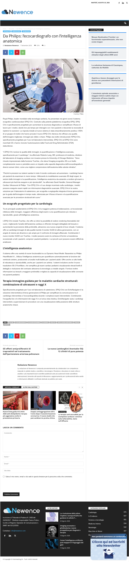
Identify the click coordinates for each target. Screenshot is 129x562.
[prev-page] (79, 387)
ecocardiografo (20, 322)
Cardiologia (16, 31)
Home (4, 29)
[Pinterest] (17, 52)
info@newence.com (18, 531)
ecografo (45, 322)
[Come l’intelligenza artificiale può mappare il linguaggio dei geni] (52, 544)
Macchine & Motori (95, 531)
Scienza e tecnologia (96, 520)
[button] (125, 23)
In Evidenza (92, 516)
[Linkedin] (123, 3)
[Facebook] (119, 3)
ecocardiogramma (34, 322)
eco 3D (11, 322)
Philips (77, 322)
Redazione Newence (12, 45)
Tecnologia (26, 31)
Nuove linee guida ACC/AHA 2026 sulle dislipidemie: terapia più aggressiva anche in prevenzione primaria (15, 414)
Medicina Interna (94, 524)
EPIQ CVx (53, 322)
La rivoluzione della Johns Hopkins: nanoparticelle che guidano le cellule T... (71, 515)
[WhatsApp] (22, 52)
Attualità (11, 29)
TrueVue (6, 325)
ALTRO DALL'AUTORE (30, 387)
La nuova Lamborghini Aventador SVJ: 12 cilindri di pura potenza (65, 350)
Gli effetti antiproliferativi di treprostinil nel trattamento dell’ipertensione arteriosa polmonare (21, 351)
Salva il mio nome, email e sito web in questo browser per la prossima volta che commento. (39, 477)
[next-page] (82, 387)
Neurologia (92, 527)
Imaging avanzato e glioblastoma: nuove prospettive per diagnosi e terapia (70, 529)
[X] (126, 3)
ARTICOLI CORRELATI (12, 387)
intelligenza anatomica (65, 322)
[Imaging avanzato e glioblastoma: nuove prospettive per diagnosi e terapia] (52, 531)
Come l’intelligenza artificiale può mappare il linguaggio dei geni (71, 542)
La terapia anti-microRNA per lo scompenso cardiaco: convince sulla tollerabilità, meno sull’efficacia (70, 417)
